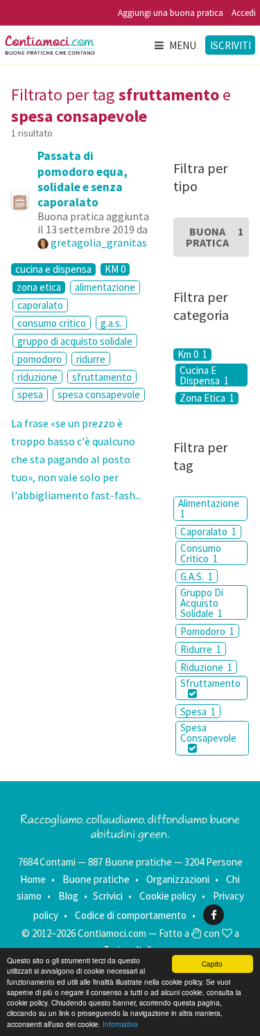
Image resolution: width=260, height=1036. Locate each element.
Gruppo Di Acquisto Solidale (201, 603)
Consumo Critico (200, 553)
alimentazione (105, 287)
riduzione (37, 377)
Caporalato (208, 531)
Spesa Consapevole (208, 732)
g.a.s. (111, 323)
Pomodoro (207, 631)
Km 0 (192, 354)
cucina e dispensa (53, 269)
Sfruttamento (210, 683)
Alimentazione (208, 508)
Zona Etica (207, 398)
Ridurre (200, 649)
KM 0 (115, 269)
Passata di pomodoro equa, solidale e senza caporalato (82, 178)
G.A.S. (196, 576)
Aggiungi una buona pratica (170, 13)
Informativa (120, 1024)
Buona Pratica (214, 236)
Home (33, 879)
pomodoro (39, 359)
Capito (212, 963)
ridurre (90, 359)
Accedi (244, 13)
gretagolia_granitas (99, 242)
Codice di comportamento (131, 915)
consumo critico (51, 323)
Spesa (198, 711)
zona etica (39, 287)
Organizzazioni (177, 879)
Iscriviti (230, 45)
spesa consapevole (99, 394)
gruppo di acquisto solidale (74, 341)
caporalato (40, 305)
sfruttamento (102, 377)
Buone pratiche (96, 879)
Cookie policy (167, 895)
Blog (68, 895)
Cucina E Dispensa (204, 375)
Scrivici (108, 895)
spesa (30, 394)
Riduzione (206, 667)
